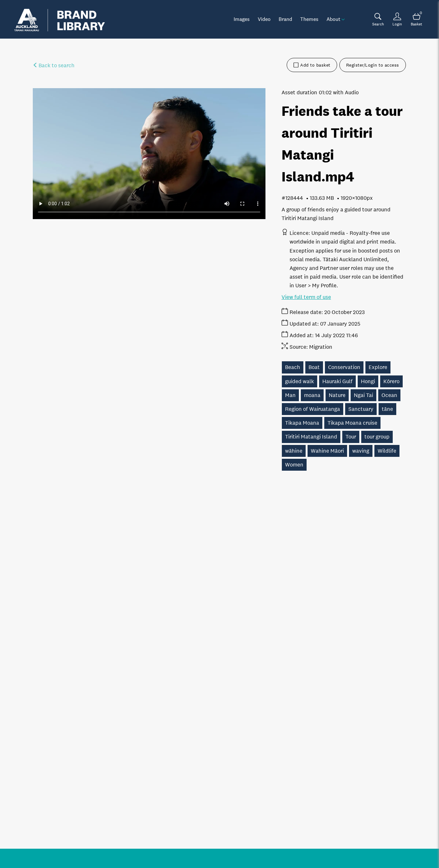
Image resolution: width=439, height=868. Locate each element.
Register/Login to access (372, 65)
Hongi (368, 381)
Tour (350, 436)
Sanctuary (360, 409)
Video (264, 19)
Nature (337, 395)
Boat (314, 367)
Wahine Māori (327, 451)
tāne (387, 409)
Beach (292, 367)
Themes (309, 19)
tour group (377, 436)
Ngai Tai (363, 395)
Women (294, 464)
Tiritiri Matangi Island (311, 436)
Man (290, 395)
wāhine (293, 451)
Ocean (389, 395)
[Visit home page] (59, 19)
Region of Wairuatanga (312, 409)
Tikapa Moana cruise (352, 423)
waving (360, 451)
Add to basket (315, 65)
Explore (378, 367)
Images (242, 19)
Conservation (344, 367)
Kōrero (391, 381)
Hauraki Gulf (337, 381)
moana (312, 395)
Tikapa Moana (302, 423)
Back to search (56, 65)
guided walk (299, 381)
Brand (285, 19)
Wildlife (387, 451)
